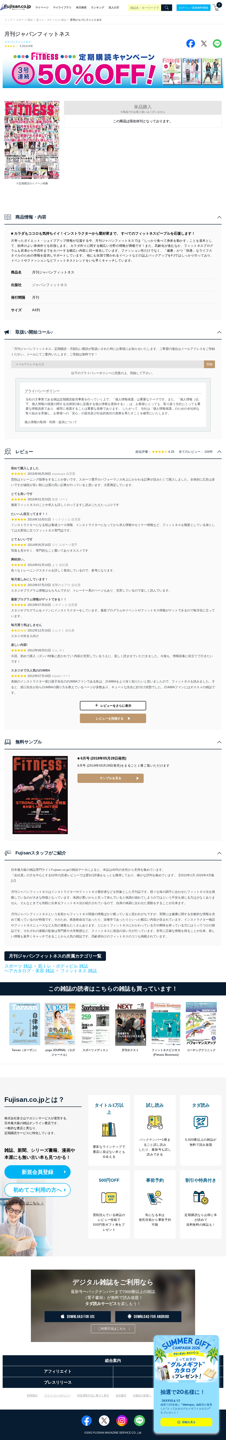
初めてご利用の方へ (37, 1190)
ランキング (97, 7)
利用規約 (32, 1395)
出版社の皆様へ (142, 1395)
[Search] (166, 7)
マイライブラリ (62, 7)
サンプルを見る (110, 778)
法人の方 (114, 7)
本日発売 (81, 7)
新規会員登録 (37, 1172)
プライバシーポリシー (57, 1395)
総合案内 (113, 1360)
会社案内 (121, 1395)
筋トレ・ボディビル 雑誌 (51, 19)
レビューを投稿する (110, 718)
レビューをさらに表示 (115, 705)
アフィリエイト (58, 1371)
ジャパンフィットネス (17, 41)
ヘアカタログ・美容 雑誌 (29, 971)
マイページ (42, 7)
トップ (8, 19)
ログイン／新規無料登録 (193, 7)
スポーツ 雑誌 (24, 19)
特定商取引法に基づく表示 (93, 1395)
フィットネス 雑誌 (78, 970)
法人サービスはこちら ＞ (24, 1203)
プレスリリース (58, 1382)
